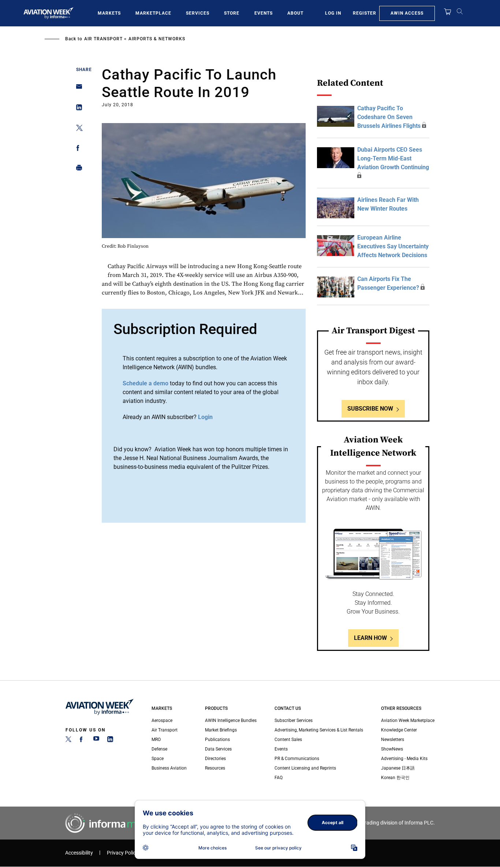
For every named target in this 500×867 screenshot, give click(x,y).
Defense (159, 749)
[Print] (77, 169)
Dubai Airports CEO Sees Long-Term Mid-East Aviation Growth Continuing (393, 158)
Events (263, 13)
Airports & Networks (156, 38)
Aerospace (162, 720)
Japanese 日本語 (398, 768)
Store (231, 13)
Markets (109, 13)
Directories (215, 758)
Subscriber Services (294, 720)
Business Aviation (169, 768)
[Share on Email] (77, 88)
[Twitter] (68, 740)
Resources (215, 768)
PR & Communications (297, 758)
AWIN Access (407, 13)
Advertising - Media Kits (404, 758)
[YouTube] (96, 740)
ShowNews (392, 749)
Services (197, 13)
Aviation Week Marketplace (407, 720)
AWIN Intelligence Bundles (231, 720)
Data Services (218, 749)
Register (364, 13)
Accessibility (79, 853)
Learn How (370, 637)
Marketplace (153, 13)
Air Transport (103, 38)
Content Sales (288, 739)
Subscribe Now (370, 408)
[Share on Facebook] (77, 149)
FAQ (279, 777)
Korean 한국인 (395, 777)
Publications (217, 739)
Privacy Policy (122, 853)
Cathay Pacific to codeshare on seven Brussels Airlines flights (389, 117)
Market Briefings (221, 730)
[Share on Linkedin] (77, 109)
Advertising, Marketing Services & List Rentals (319, 730)
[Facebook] (82, 740)
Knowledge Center (399, 730)
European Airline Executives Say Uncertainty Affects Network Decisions (393, 246)
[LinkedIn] (110, 740)
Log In (333, 13)
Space (158, 758)
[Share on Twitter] (77, 129)
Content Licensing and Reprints (305, 768)
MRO (156, 739)
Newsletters (392, 739)
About (295, 13)
